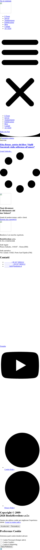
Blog (6, 24)
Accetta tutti (5, 526)
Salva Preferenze (6, 547)
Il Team (7, 16)
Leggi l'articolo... (6, 151)
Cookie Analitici (8, 542)
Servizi (6, 18)
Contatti (7, 26)
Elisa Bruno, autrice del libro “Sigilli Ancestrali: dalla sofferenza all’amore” (17, 145)
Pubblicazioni (9, 22)
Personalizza (15, 526)
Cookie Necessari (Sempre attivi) (14, 540)
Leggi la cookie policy (13, 522)
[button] (20, 72)
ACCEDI (7, 28)
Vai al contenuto (5, 1)
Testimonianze (9, 20)
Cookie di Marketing (9, 544)
